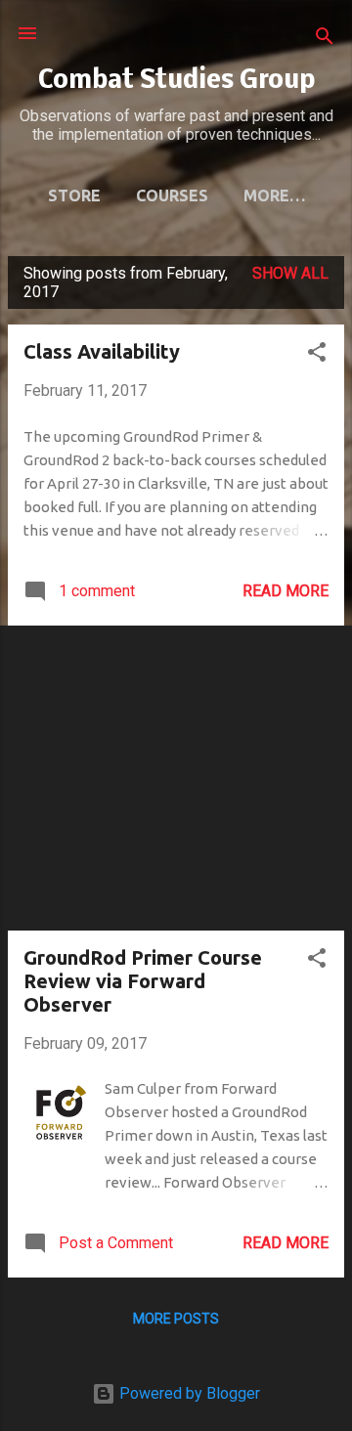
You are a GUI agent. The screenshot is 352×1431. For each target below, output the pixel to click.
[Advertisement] (176, 778)
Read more (285, 591)
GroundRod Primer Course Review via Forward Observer (142, 981)
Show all (290, 273)
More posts (176, 1318)
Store (74, 195)
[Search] (324, 39)
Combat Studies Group (176, 81)
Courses (172, 195)
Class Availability (101, 351)
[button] (317, 355)
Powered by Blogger (187, 1393)
